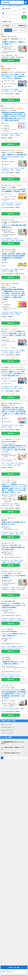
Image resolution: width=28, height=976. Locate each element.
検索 (24, 17)
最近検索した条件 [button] (7, 21)
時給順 (15, 30)
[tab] (14, 724)
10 (23, 757)
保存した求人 (13, 967)
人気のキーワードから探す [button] (7, 733)
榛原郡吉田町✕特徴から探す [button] (7, 730)
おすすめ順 (8, 30)
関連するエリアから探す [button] (7, 724)
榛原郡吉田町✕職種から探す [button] (7, 727)
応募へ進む (11, 60)
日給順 (20, 30)
